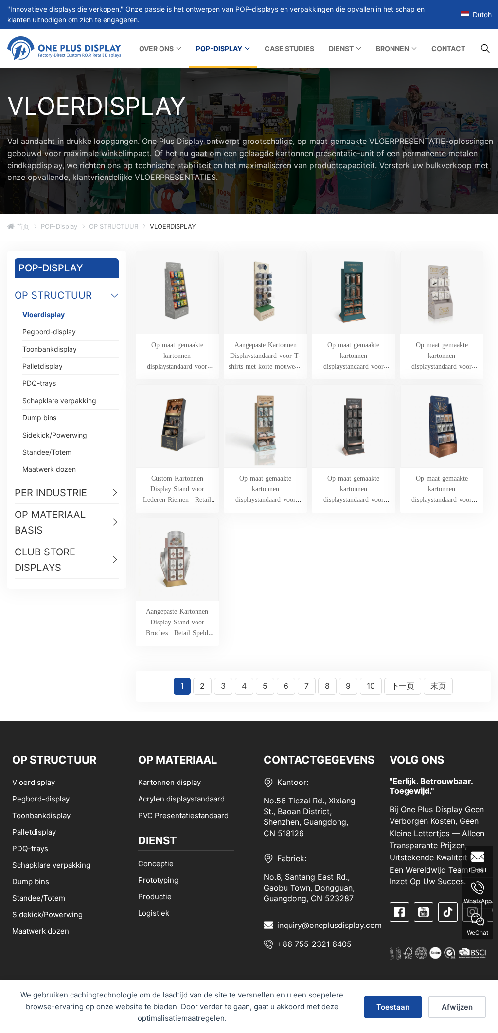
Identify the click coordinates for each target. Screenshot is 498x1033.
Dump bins (39, 417)
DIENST (341, 48)
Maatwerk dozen (49, 469)
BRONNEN (392, 48)
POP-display (59, 226)
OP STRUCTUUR (113, 226)
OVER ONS (156, 48)
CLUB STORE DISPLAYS (45, 559)
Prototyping (158, 880)
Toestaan (392, 1007)
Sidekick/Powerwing (54, 435)
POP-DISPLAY (219, 48)
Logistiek (153, 913)
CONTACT (448, 48)
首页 (22, 226)
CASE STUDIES (289, 48)
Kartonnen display (169, 782)
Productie (155, 896)
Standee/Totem (46, 452)
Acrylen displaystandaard (181, 798)
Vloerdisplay (43, 314)
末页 (438, 686)
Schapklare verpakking (59, 400)
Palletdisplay (42, 366)
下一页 (402, 686)
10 (371, 686)
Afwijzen (457, 1007)
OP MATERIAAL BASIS (50, 522)
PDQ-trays (39, 383)
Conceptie (156, 863)
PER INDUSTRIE (51, 493)
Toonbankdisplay (49, 349)
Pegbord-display (49, 331)
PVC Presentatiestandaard (183, 815)
